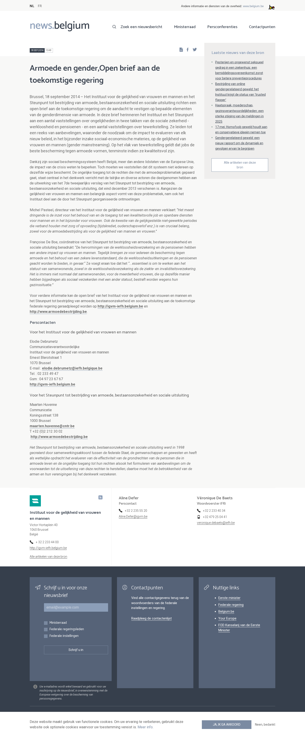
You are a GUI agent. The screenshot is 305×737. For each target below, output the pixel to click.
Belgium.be (226, 611)
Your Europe (227, 618)
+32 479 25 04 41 (215, 517)
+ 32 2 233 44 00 (47, 542)
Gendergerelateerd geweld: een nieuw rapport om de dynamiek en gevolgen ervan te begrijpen (239, 143)
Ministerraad (185, 27)
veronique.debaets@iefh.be (216, 522)
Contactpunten (262, 27)
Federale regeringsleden (66, 629)
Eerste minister (229, 598)
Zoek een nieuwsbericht (141, 27)
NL (32, 6)
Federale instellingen (64, 636)
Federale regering (231, 605)
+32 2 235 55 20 (136, 510)
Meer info (145, 727)
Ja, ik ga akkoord (226, 724)
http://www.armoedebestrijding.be (58, 312)
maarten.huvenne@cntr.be (52, 426)
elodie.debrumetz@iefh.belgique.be (72, 368)
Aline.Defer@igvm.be (133, 516)
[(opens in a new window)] (186, 49)
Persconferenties (222, 27)
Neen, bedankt (265, 724)
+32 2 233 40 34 (214, 510)
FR (40, 6)
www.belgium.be (253, 6)
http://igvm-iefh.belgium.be (120, 306)
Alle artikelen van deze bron (240, 165)
